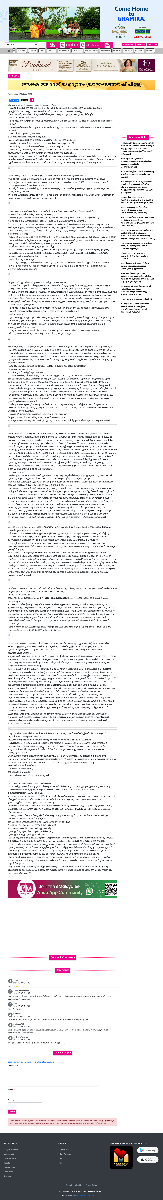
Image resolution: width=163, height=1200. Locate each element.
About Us (78, 1185)
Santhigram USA (63, 1150)
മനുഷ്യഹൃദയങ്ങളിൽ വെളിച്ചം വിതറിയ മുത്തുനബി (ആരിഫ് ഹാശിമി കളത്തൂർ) (136, 246)
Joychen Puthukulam (65, 1154)
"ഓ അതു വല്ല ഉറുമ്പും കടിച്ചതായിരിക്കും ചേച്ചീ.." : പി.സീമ (134, 256)
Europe (33, 50)
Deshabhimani (9, 1167)
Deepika (7, 1163)
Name (10, 1089)
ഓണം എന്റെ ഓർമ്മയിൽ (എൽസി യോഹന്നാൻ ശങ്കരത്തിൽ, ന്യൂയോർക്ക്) (134, 210)
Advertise (128, 50)
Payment (117, 50)
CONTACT (150, 50)
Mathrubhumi (9, 1154)
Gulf (42, 50)
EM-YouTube (152, 44)
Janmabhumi (8, 1176)
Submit (12, 1111)
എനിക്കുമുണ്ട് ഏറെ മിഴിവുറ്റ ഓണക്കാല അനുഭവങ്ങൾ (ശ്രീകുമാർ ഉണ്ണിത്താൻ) (135, 266)
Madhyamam (9, 1172)
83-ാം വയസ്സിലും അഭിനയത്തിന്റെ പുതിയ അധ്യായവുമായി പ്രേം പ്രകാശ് (137, 174)
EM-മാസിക (141, 44)
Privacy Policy (91, 1185)
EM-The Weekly (128, 44)
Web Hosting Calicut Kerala (90, 1195)
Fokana (59, 1158)
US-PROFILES (77, 50)
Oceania (21, 50)
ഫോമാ (51, 50)
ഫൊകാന (64, 50)
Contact (69, 1185)
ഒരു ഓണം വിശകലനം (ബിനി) (137, 299)
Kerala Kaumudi (10, 1158)
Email (10, 1100)
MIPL (77, 1195)
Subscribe (139, 50)
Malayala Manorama (11, 1150)
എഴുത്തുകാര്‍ (91, 50)
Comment (12, 1066)
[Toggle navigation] (9, 50)
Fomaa (59, 1163)
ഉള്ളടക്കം (105, 50)
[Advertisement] (62, 925)
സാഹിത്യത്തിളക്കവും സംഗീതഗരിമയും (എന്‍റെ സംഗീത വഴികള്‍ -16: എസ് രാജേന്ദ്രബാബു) (137, 200)
